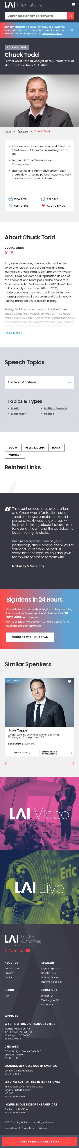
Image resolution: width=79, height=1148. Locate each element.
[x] (10, 950)
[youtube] (28, 950)
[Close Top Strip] (73, 30)
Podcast (14, 454)
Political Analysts (55, 408)
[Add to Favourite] (69, 681)
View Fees (20, 199)
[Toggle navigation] (73, 4)
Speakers (23, 131)
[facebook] (5, 950)
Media (15, 408)
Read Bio (52, 199)
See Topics (21, 206)
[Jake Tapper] (39, 702)
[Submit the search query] (70, 16)
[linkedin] (16, 950)
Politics (49, 414)
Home (8, 131)
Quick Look (20, 752)
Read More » (13, 333)
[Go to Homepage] (24, 5)
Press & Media (35, 447)
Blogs (56, 447)
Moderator (18, 414)
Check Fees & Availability (50, 752)
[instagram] (21, 950)
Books (13, 447)
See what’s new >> (52, 33)
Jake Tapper (18, 730)
